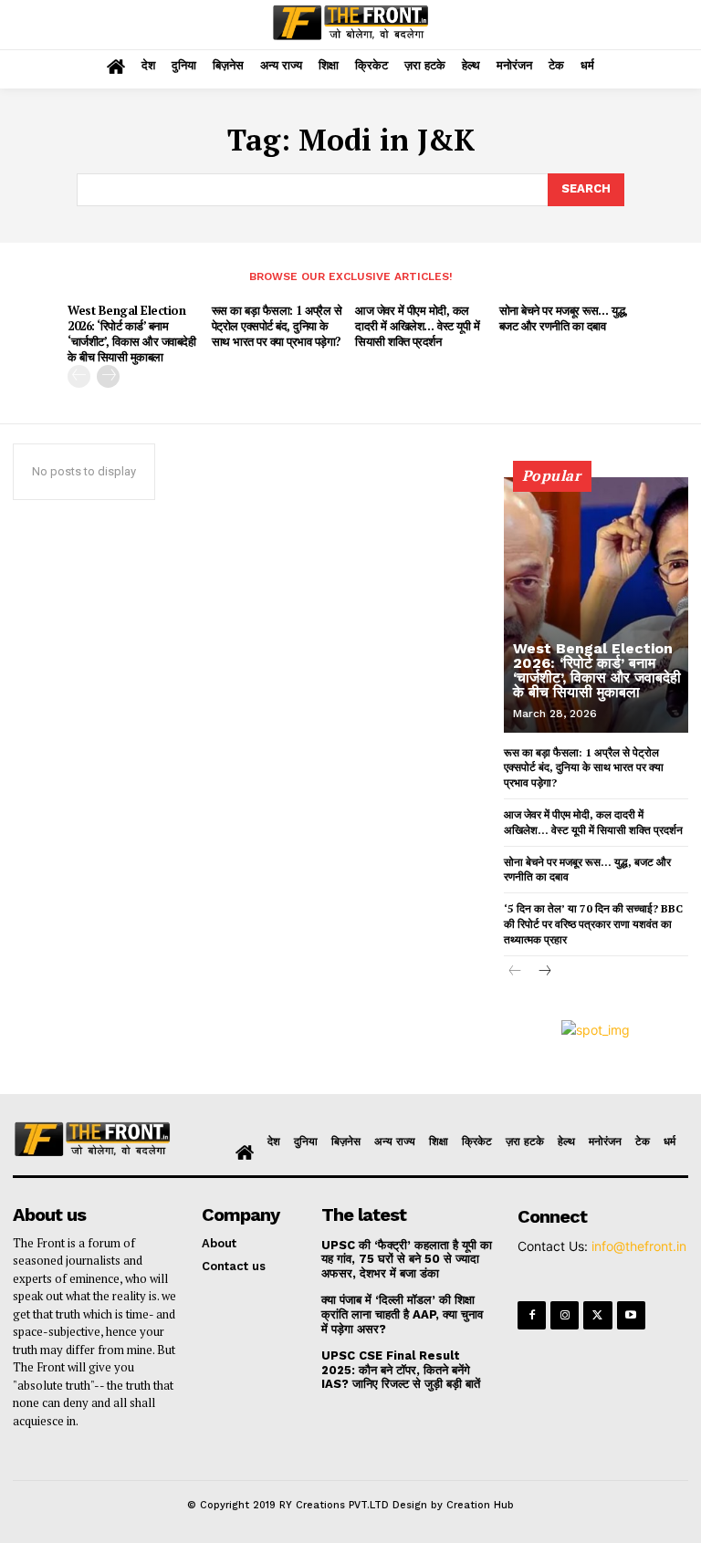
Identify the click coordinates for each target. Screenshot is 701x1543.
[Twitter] (597, 1315)
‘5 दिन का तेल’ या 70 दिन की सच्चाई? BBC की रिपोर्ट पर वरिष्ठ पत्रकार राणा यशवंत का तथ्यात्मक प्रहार (593, 924)
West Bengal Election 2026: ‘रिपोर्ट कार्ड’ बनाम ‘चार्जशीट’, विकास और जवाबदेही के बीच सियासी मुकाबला (131, 333)
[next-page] (108, 376)
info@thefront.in (638, 1246)
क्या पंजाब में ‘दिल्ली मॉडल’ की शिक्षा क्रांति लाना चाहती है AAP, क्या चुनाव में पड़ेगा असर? (402, 1314)
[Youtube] (631, 1315)
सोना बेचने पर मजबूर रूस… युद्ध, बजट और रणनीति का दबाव (563, 318)
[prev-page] (79, 376)
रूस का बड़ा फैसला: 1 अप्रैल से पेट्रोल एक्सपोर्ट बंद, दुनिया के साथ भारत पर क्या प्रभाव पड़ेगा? (277, 325)
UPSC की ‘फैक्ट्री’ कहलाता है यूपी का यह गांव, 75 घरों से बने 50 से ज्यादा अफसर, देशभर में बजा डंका (406, 1259)
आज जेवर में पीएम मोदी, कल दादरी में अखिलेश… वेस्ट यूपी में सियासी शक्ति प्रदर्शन (417, 325)
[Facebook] (532, 1315)
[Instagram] (564, 1315)
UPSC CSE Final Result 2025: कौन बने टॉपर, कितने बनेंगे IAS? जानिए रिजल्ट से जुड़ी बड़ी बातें (400, 1370)
